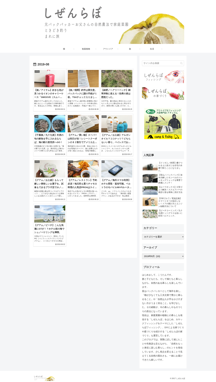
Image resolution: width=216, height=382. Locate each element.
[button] (181, 63)
